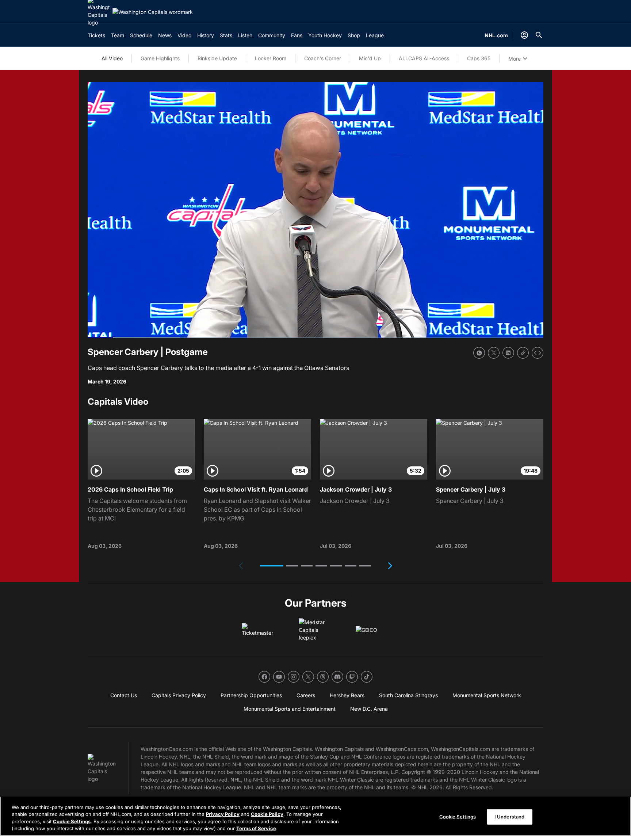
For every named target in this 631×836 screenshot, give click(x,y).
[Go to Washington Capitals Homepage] (152, 12)
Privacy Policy (223, 814)
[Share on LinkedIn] (508, 353)
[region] (315, 816)
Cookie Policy (267, 814)
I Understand (509, 817)
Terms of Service (256, 828)
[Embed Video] (537, 353)
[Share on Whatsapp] (479, 353)
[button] (271, 565)
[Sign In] (524, 35)
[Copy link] (523, 353)
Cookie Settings (72, 821)
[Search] (539, 35)
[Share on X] (494, 353)
